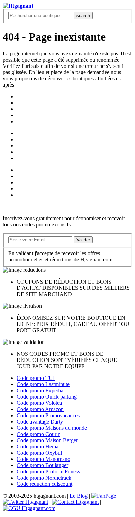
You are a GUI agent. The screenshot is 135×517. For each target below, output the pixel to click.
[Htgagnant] (18, 6)
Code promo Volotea (39, 403)
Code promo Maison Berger (47, 440)
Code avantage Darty (40, 422)
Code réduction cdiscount (44, 484)
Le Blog (79, 496)
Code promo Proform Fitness (48, 471)
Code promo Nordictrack (44, 478)
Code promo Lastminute (43, 384)
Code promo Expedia (40, 390)
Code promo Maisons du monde (52, 428)
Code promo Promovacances (48, 415)
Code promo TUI (36, 378)
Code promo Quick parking (47, 397)
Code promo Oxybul (39, 453)
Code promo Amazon (40, 409)
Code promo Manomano (43, 459)
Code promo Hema (37, 446)
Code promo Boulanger (42, 465)
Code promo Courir (38, 434)
